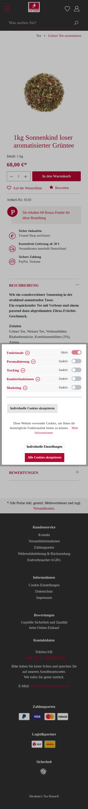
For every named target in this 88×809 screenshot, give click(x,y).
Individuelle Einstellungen (44, 446)
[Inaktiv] (76, 361)
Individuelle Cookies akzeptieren (32, 408)
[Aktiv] (76, 352)
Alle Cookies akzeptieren (44, 457)
